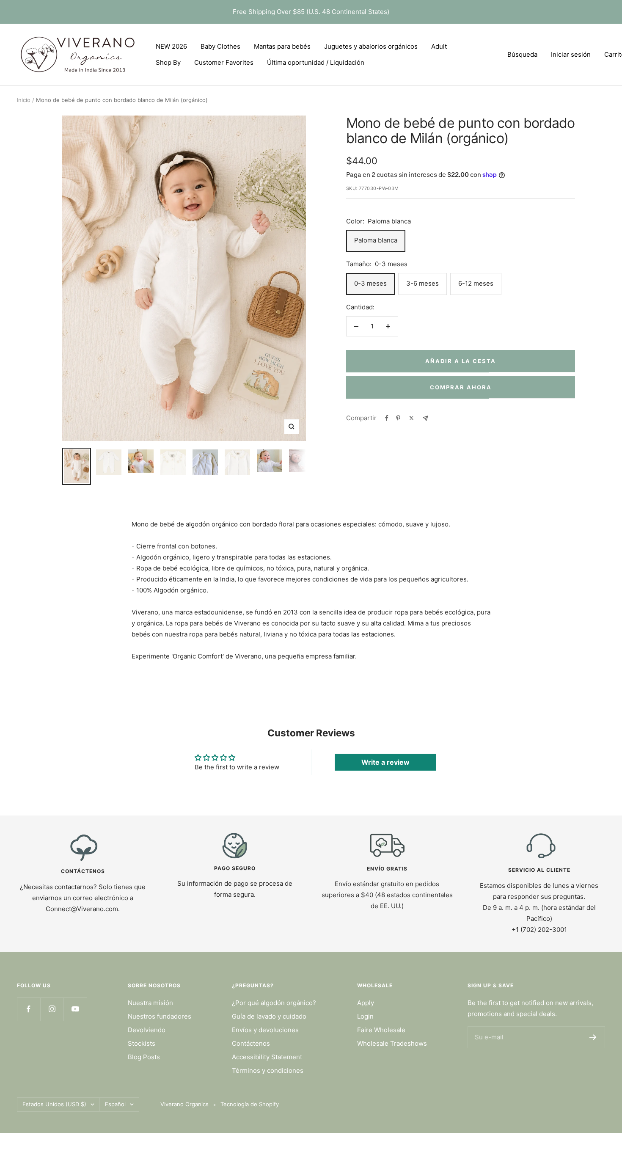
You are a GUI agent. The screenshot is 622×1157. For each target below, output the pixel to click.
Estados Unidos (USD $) (54, 1104)
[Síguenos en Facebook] (28, 1009)
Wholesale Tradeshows (392, 1043)
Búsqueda (522, 54)
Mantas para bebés (282, 46)
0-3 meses (370, 283)
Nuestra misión (150, 1003)
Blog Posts (144, 1057)
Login (365, 1016)
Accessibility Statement (267, 1057)
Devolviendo (146, 1030)
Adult (439, 46)
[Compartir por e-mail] (425, 418)
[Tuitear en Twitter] (411, 418)
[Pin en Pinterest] (398, 418)
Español (115, 1104)
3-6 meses (422, 283)
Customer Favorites (223, 62)
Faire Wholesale (381, 1030)
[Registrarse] (593, 1037)
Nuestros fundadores (159, 1016)
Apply (365, 1003)
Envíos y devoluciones (265, 1030)
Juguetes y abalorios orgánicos (371, 46)
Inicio (23, 99)
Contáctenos (251, 1043)
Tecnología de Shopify (249, 1104)
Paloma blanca (375, 240)
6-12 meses (475, 283)
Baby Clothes (220, 46)
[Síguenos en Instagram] (51, 1009)
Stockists (141, 1043)
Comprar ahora (461, 387)
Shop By (168, 62)
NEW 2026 (171, 46)
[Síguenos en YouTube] (75, 1009)
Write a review (385, 762)
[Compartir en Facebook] (386, 418)
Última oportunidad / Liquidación (315, 62)
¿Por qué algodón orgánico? (274, 1003)
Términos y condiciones (267, 1070)
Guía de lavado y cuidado (269, 1016)
